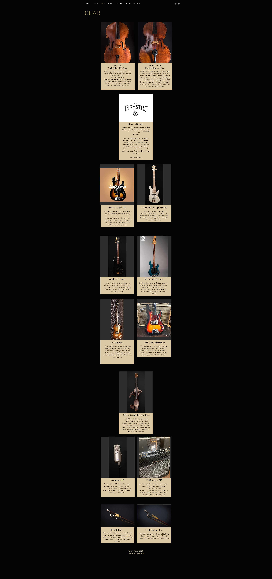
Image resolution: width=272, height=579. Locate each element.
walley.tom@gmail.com (135, 554)
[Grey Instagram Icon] (175, 4)
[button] (118, 42)
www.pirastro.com (136, 157)
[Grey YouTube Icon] (178, 4)
